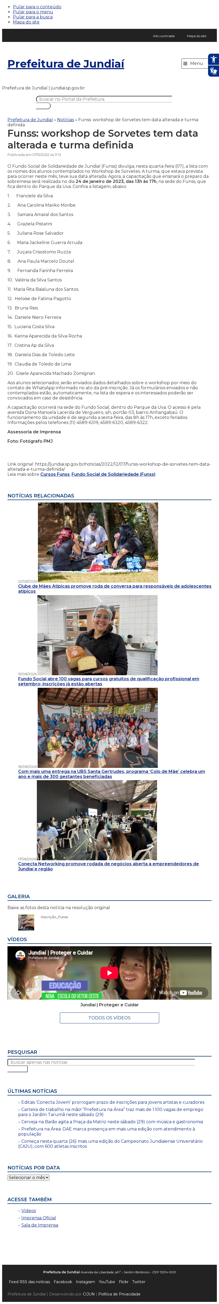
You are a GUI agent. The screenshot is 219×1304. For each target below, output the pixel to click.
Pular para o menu (33, 11)
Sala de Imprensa (39, 1225)
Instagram (85, 1281)
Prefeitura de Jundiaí (65, 63)
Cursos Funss (55, 474)
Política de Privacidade (119, 1294)
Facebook (63, 1281)
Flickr (123, 1281)
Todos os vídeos (109, 1017)
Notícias (65, 119)
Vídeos (28, 1210)
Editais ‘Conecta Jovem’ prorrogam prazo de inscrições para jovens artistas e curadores (112, 1102)
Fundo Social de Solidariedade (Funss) (113, 474)
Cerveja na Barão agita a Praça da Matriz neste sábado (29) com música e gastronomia (112, 1121)
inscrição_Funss (52, 917)
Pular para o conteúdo (37, 6)
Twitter (138, 1281)
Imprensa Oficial (38, 1217)
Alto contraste (164, 36)
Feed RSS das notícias (29, 1281)
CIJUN (89, 1294)
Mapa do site (26, 22)
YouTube (107, 1281)
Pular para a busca (33, 16)
